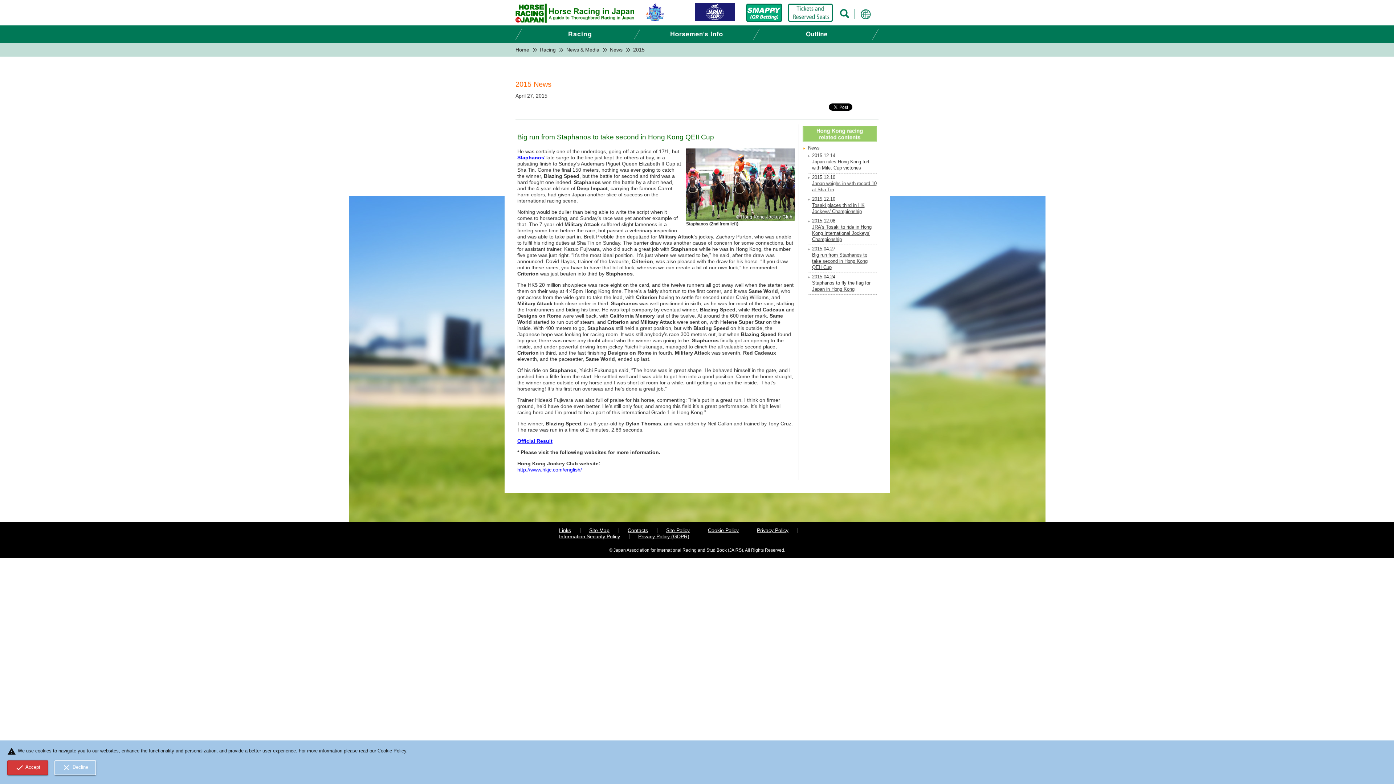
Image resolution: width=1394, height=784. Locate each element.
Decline (75, 767)
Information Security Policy (589, 536)
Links (565, 530)
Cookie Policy (723, 530)
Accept (28, 767)
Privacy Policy (772, 530)
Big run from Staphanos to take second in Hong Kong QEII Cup (840, 261)
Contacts (638, 530)
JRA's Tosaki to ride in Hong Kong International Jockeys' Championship (842, 233)
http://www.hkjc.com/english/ (549, 470)
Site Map (599, 530)
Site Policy (678, 530)
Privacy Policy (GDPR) (663, 536)
